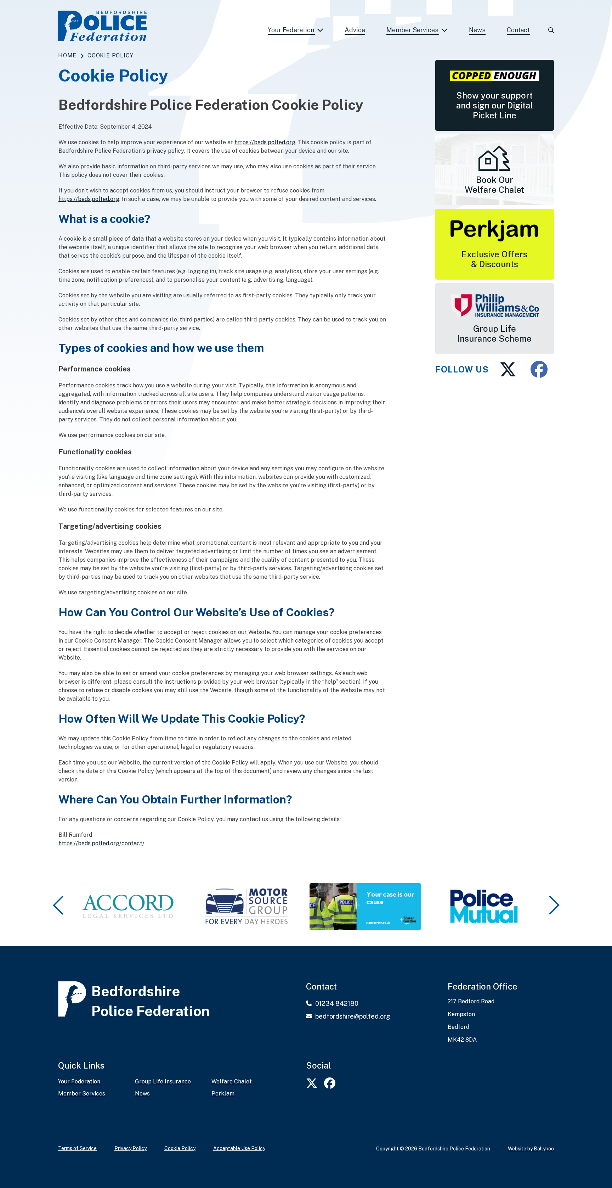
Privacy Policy (130, 1148)
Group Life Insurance (163, 1082)
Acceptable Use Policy (239, 1148)
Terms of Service (77, 1148)
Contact (518, 30)
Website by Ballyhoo (531, 1148)
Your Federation (291, 30)
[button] (59, 905)
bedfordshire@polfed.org (352, 1016)
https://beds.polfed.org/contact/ (101, 843)
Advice (355, 30)
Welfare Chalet (231, 1082)
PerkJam (222, 1094)
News (477, 30)
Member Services (412, 30)
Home (67, 55)
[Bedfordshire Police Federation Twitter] (506, 369)
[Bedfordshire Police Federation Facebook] (535, 369)
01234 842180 (336, 1003)
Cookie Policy (180, 1148)
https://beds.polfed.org (264, 142)
